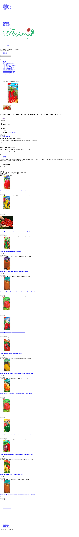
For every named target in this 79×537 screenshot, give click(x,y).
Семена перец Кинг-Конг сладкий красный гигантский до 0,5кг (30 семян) (14, 190)
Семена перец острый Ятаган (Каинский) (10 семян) (10, 251)
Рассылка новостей (6, 527)
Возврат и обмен (6, 7)
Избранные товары (6, 24)
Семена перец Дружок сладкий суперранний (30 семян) (11, 353)
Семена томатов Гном (7, 66)
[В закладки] (5, 255)
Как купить (5, 4)
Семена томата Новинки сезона (8, 67)
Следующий (8, 136)
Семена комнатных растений (8, 68)
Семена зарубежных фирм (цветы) (9, 71)
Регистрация (5, 53)
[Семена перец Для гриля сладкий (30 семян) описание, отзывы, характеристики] (7, 111)
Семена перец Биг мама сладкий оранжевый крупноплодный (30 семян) (14, 271)
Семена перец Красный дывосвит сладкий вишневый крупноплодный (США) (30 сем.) (17, 311)
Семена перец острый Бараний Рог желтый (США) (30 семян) (12, 210)
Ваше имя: (2, 166)
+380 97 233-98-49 (6, 41)
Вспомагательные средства (8, 75)
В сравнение (7, 154)
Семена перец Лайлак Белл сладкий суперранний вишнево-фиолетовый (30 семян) (16, 454)
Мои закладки (5, 526)
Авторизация (5, 52)
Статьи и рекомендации (7, 8)
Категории (2, 59)
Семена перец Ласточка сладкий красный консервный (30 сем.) (12, 332)
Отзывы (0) (5, 157)
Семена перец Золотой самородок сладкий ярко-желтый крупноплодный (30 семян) (16, 373)
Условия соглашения (6, 511)
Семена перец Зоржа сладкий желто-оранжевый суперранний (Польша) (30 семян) (16, 393)
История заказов (6, 23)
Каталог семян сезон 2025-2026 (8, 63)
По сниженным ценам (7, 76)
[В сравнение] (6, 255)
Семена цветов (5, 64)
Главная (4, 62)
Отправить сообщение (7, 2)
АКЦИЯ (4, 61)
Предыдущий (2, 136)
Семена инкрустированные (8, 70)
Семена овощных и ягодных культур (9, 65)
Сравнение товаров (6, 25)
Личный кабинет (6, 22)
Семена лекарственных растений (9, 69)
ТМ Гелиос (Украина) (11, 132)
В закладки (2, 154)
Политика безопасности (7, 6)
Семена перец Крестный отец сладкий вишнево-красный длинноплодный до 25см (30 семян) (18, 231)
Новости (4, 9)
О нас (4, 3)
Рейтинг (1, 173)
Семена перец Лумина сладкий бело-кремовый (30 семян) (11, 474)
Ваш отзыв (2, 171)
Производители (5, 517)
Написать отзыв (3, 174)
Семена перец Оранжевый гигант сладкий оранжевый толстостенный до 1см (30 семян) (17, 291)
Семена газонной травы (7, 73)
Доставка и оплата (6, 5)
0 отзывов (3, 118)
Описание (4, 156)
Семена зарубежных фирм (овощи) (9, 72)
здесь (64, 152)
